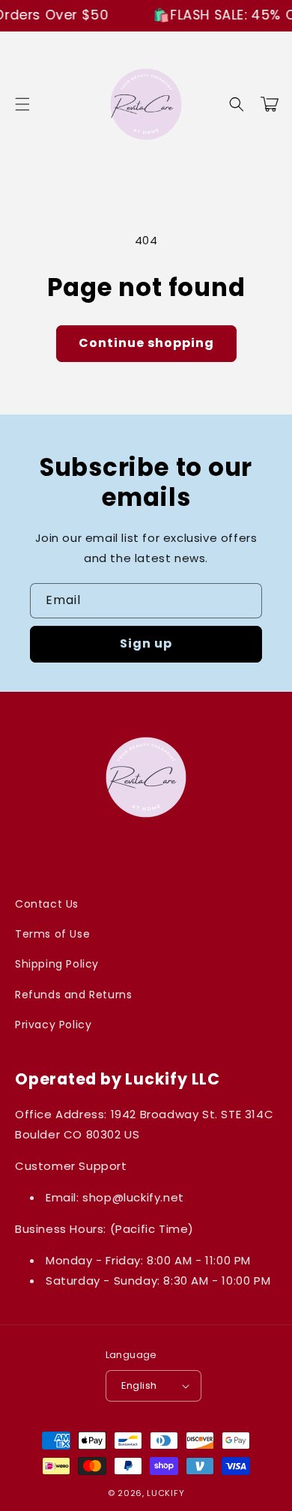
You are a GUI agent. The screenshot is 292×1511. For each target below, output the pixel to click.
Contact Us (47, 903)
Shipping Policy (57, 963)
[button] (22, 104)
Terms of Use (52, 933)
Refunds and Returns (73, 994)
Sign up (146, 643)
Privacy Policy (53, 1024)
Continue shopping (146, 343)
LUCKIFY (165, 1493)
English (139, 1385)
